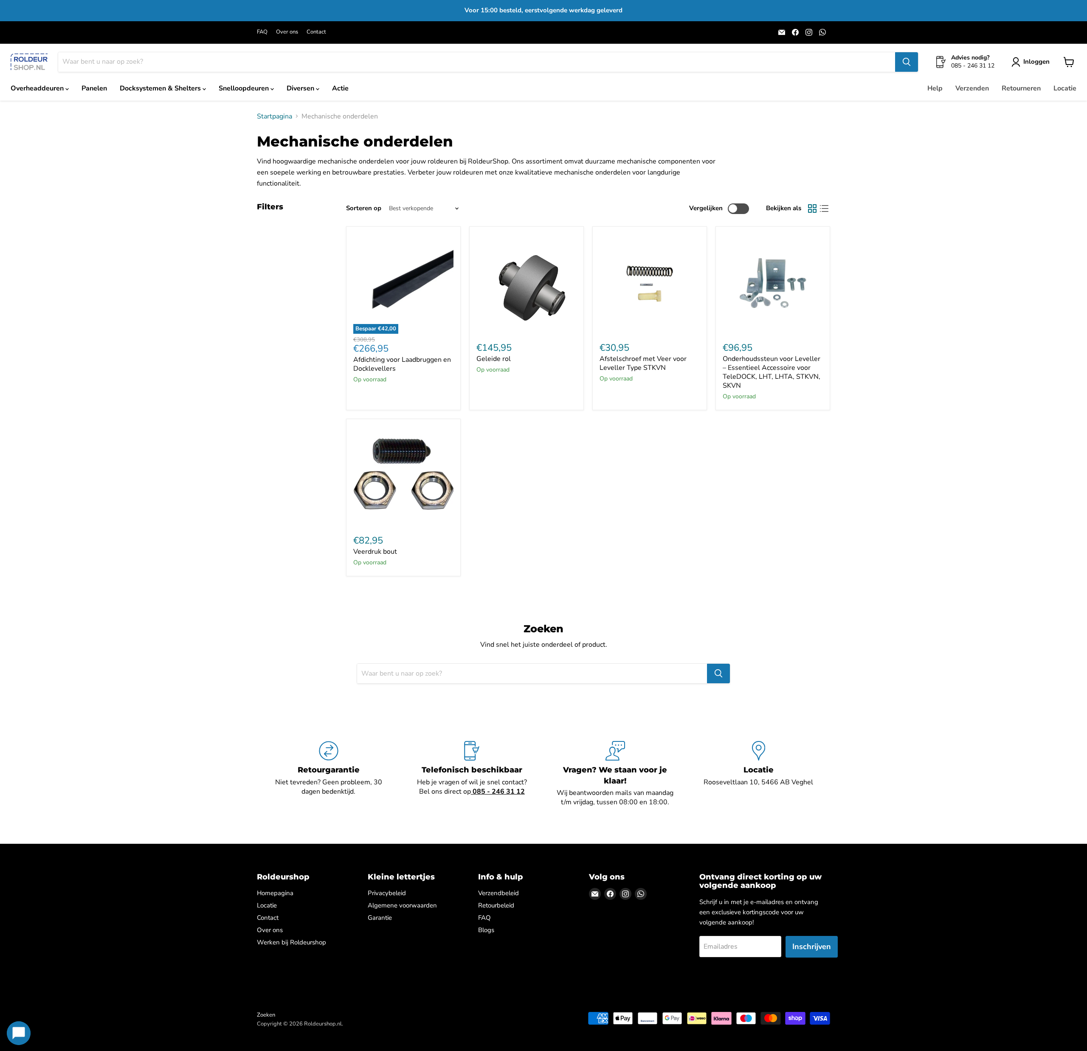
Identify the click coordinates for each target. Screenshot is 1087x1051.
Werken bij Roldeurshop (291, 942)
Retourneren (1021, 88)
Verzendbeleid (498, 893)
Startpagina (274, 116)
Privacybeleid (387, 893)
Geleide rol (493, 358)
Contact (316, 32)
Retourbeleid (496, 905)
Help (935, 88)
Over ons (287, 32)
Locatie (1064, 88)
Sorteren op (363, 208)
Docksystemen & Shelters (161, 88)
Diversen (301, 88)
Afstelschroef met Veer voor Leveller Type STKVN (643, 363)
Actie (340, 88)
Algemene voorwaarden (402, 905)
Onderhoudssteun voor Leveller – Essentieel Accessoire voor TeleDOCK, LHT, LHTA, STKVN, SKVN (771, 372)
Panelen (94, 88)
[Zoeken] (906, 62)
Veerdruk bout (375, 551)
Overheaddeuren (38, 88)
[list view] (824, 208)
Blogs (486, 930)
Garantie (380, 917)
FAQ (262, 32)
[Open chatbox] (19, 1033)
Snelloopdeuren (244, 88)
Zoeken (266, 1015)
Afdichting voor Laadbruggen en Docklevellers (402, 364)
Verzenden (972, 88)
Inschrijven (811, 946)
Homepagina (275, 893)
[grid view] (812, 208)
